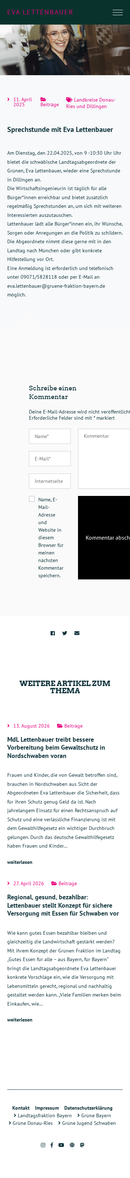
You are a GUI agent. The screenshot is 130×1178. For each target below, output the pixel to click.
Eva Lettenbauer (40, 12)
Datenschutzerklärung (88, 1108)
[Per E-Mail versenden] (76, 633)
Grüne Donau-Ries (32, 1123)
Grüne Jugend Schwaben (88, 1123)
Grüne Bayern (95, 1115)
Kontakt (21, 1108)
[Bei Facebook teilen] (53, 633)
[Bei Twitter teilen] (64, 633)
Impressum (47, 1108)
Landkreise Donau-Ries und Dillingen (91, 103)
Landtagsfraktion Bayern (44, 1115)
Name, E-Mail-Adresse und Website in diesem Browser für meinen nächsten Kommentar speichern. (51, 537)
